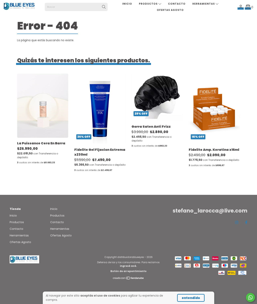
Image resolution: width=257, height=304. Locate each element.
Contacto (177, 3)
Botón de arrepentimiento (128, 271)
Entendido (191, 298)
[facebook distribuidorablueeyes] (246, 222)
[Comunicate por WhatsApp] (250, 297)
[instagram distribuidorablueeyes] (236, 222)
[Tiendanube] (128, 279)
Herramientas (204, 3)
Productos (148, 3)
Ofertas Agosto (170, 10)
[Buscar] (104, 7)
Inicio (127, 3)
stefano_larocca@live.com (210, 210)
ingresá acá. (128, 266)
